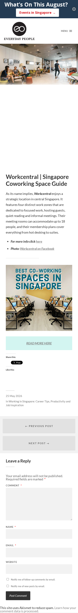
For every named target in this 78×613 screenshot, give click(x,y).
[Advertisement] (39, 133)
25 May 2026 (14, 396)
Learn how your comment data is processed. (38, 609)
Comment (14, 485)
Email (11, 545)
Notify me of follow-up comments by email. (33, 579)
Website (11, 562)
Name (11, 527)
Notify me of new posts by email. (28, 586)
